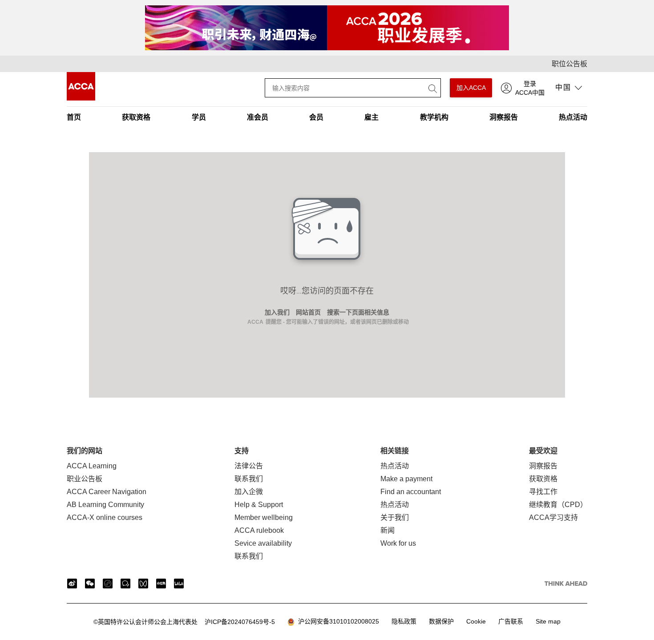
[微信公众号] (90, 583)
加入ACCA (471, 87)
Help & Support (258, 504)
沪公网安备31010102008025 (337, 621)
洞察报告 (503, 117)
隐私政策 (404, 621)
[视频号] (143, 583)
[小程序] (107, 583)
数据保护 (441, 621)
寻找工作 (543, 491)
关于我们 (394, 517)
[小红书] (161, 583)
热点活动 (573, 117)
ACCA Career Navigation (106, 491)
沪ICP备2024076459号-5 (184, 621)
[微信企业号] (125, 583)
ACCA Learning (92, 466)
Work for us (398, 543)
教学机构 (434, 117)
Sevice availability (263, 543)
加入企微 (248, 491)
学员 (199, 117)
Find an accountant (410, 491)
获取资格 (136, 117)
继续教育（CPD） (558, 504)
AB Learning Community (105, 504)
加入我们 (277, 312)
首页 (74, 117)
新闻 (387, 530)
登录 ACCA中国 (530, 88)
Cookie (476, 621)
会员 (316, 117)
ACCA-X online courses (104, 517)
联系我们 (248, 479)
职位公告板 (569, 64)
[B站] (179, 583)
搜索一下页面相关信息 (358, 312)
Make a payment (406, 479)
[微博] (72, 583)
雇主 (371, 117)
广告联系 (510, 621)
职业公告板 (84, 479)
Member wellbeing (263, 517)
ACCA (255, 322)
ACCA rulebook (259, 530)
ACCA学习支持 (553, 517)
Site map (548, 621)
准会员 (257, 117)
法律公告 (248, 466)
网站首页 (308, 312)
